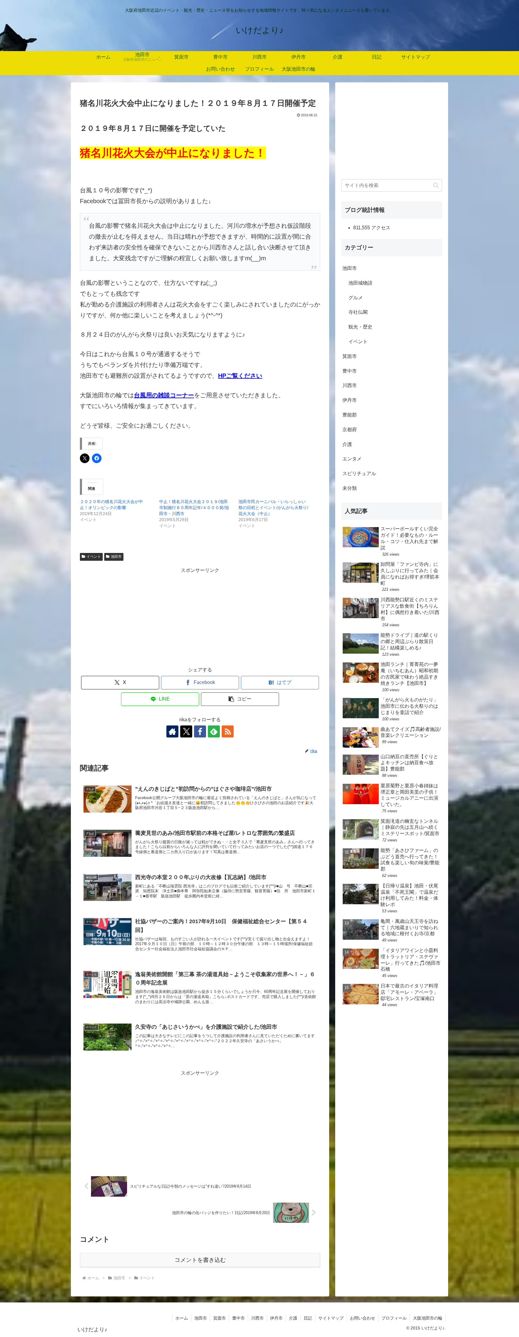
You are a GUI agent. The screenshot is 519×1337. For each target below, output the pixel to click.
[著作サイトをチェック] (172, 731)
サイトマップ (331, 1318)
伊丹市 (349, 400)
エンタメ (352, 458)
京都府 (349, 429)
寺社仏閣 (358, 312)
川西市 (349, 385)
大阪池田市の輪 (427, 1318)
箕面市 (349, 356)
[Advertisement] (200, 617)
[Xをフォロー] (186, 731)
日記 (308, 1318)
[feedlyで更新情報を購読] (214, 731)
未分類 (349, 488)
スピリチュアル (359, 473)
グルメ (355, 297)
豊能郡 (349, 414)
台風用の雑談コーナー (164, 395)
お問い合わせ (362, 1318)
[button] (240, 699)
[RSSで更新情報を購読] (228, 731)
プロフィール (394, 1318)
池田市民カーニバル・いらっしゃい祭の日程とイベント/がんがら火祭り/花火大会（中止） (273, 507)
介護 (347, 444)
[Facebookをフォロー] (200, 731)
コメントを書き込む (200, 1260)
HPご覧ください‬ (240, 375)
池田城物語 (360, 282)
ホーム (181, 1318)
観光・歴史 (360, 326)
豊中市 (349, 371)
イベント (93, 556)
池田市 (116, 556)
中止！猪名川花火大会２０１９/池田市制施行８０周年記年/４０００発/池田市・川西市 (194, 507)
